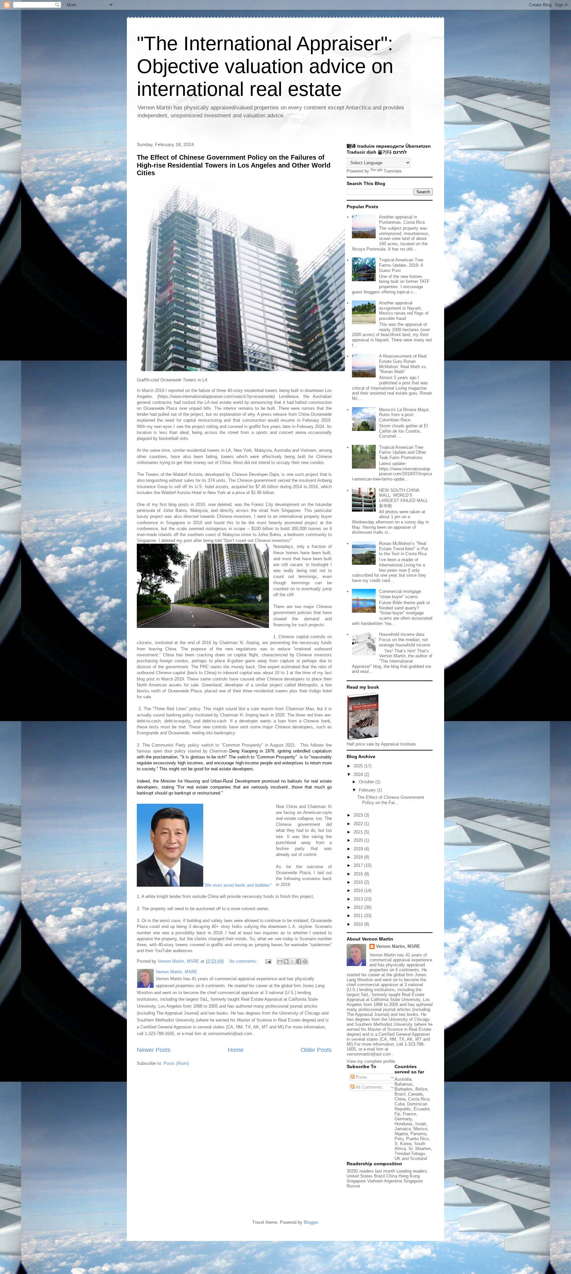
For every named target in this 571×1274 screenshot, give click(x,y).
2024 (359, 774)
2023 (359, 815)
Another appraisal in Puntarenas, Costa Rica (402, 219)
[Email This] (280, 961)
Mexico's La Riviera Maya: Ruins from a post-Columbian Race (404, 414)
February (368, 790)
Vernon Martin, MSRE (398, 946)
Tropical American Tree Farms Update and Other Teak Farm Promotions (402, 452)
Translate (392, 171)
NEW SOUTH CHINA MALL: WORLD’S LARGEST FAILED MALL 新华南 (403, 498)
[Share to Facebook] (298, 961)
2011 (359, 915)
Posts (361, 1077)
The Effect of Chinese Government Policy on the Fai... (390, 800)
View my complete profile (371, 1061)
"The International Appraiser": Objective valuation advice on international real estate (265, 66)
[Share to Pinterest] (305, 961)
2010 (359, 924)
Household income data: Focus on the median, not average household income (404, 639)
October (367, 781)
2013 (359, 899)
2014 (359, 890)
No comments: (244, 961)
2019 (359, 848)
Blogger (311, 1222)
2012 (359, 907)
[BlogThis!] (286, 961)
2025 (359, 765)
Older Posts (316, 1050)
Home (236, 1050)
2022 (359, 823)
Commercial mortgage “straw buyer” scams (400, 594)
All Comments (369, 1087)
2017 (359, 865)
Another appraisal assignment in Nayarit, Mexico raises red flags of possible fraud (404, 310)
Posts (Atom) (176, 1063)
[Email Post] (268, 961)
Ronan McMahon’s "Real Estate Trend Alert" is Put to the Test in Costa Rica (403, 548)
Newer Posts (154, 1050)
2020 (359, 840)
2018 (359, 857)
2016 (359, 873)
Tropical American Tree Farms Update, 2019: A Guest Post (401, 265)
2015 (359, 882)
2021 (359, 832)
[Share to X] (292, 961)
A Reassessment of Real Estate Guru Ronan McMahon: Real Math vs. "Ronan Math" (403, 364)
